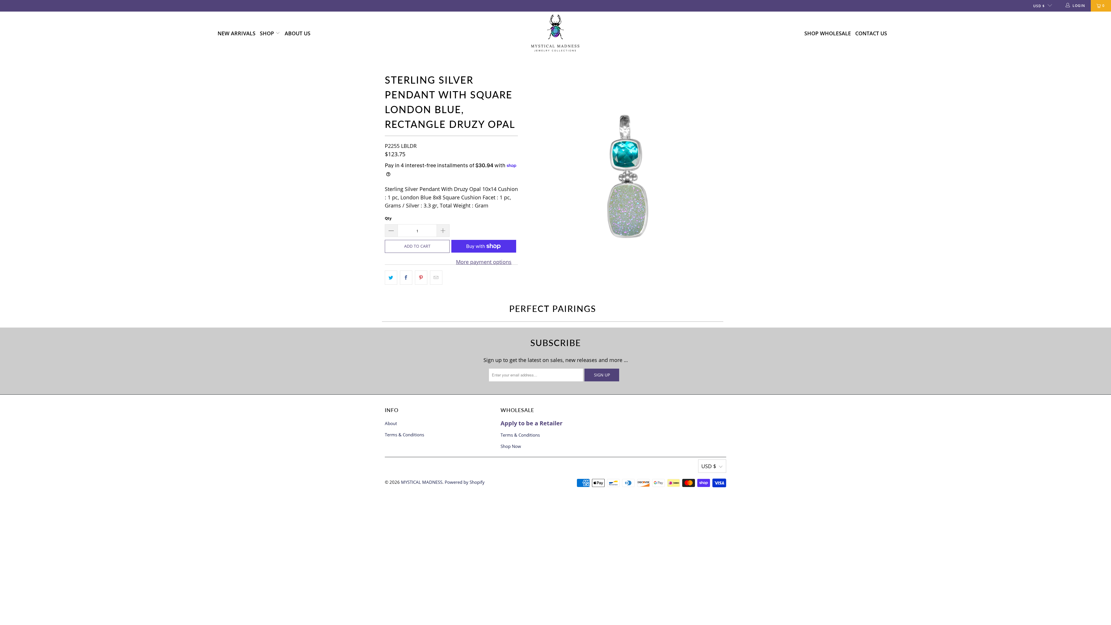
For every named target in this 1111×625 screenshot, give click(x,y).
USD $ (1039, 5)
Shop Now (511, 446)
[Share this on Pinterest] (421, 278)
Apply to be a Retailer (531, 423)
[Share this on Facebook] (406, 278)
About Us (297, 33)
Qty (388, 218)
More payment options (484, 261)
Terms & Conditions (404, 435)
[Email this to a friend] (436, 278)
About (391, 423)
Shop (267, 33)
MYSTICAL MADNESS (421, 482)
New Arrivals (236, 33)
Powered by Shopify (465, 482)
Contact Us (871, 33)
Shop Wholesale (827, 33)
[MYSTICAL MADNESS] (555, 33)
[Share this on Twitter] (391, 278)
